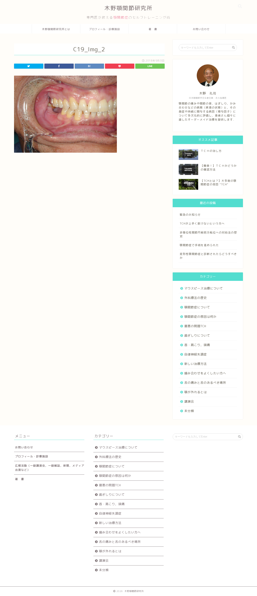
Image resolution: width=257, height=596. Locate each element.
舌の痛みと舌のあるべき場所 (205, 383)
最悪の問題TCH (195, 326)
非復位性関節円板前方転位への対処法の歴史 (208, 234)
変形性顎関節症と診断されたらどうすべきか (208, 256)
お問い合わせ (201, 29)
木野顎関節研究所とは (56, 29)
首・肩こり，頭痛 (197, 345)
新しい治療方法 (195, 364)
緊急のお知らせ (190, 214)
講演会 (189, 401)
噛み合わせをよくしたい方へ (205, 373)
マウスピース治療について (203, 288)
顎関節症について (197, 307)
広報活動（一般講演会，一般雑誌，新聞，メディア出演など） (49, 468)
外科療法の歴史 (195, 298)
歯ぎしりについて (197, 335)
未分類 (189, 411)
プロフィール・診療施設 (104, 29)
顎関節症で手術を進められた (199, 245)
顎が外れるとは (195, 392)
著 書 (153, 29)
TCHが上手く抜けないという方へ (202, 223)
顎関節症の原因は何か (200, 317)
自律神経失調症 (195, 354)
